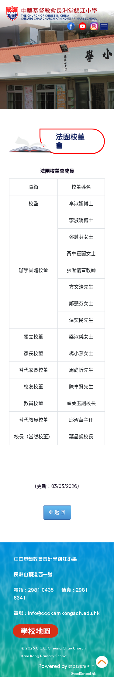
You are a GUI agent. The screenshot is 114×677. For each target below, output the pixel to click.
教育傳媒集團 (79, 666)
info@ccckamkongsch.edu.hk (64, 613)
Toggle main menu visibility (104, 26)
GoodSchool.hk (83, 673)
